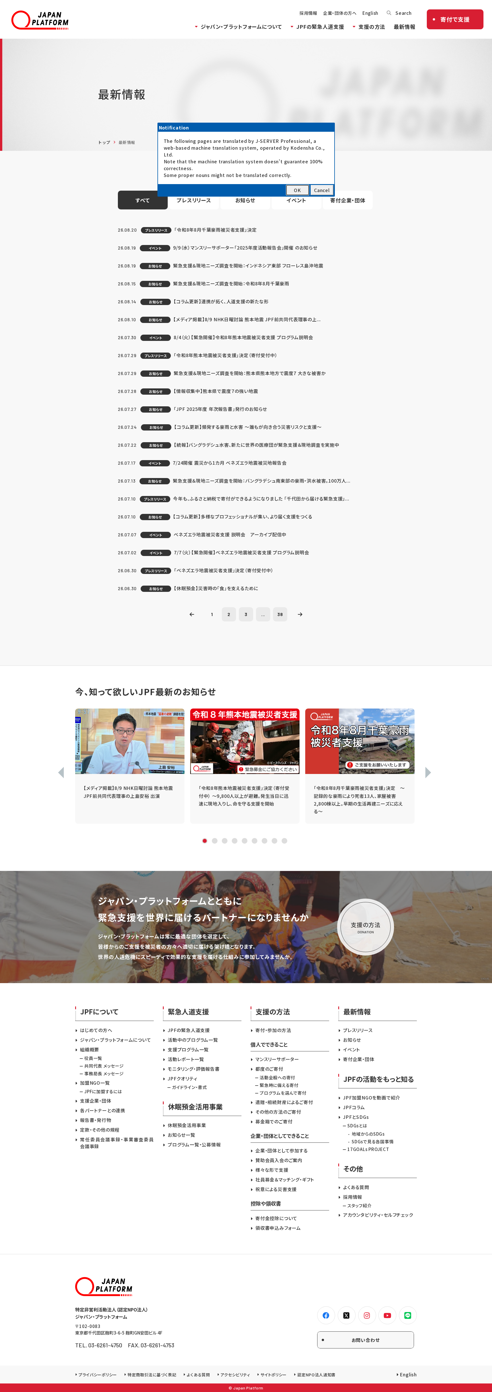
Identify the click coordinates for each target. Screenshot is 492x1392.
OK (297, 190)
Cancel (322, 190)
